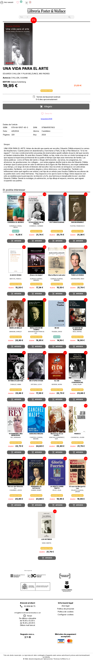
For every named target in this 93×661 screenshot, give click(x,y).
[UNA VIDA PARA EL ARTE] (18, 44)
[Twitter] (28, 637)
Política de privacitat (65, 609)
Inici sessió (8, 2)
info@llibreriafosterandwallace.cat (27, 613)
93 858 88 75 (29, 606)
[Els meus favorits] (17, 2)
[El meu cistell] (26, 2)
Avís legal (65, 606)
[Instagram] (30, 637)
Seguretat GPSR (46, 119)
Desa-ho (48, 113)
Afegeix (47, 106)
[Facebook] (25, 637)
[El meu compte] (2, 2)
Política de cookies (66, 611)
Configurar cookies (66, 614)
